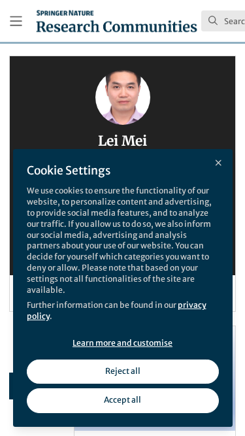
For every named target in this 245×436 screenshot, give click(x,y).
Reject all (122, 371)
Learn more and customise (122, 343)
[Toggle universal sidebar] (16, 21)
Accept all (122, 400)
